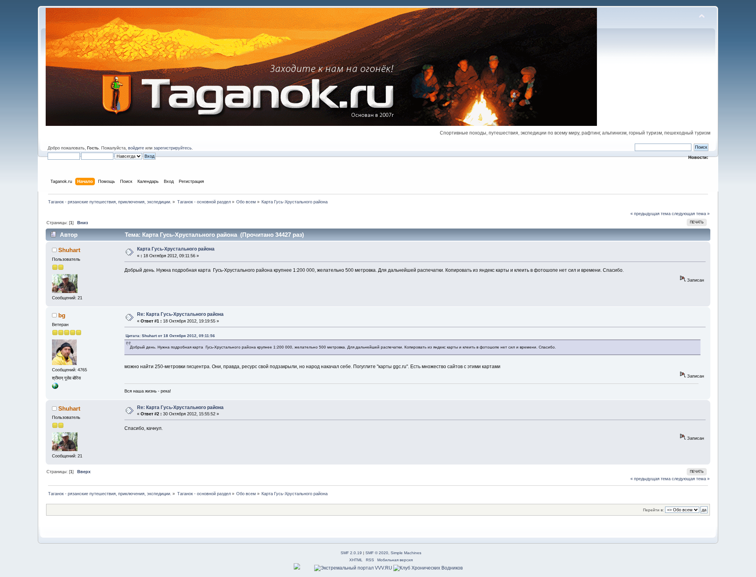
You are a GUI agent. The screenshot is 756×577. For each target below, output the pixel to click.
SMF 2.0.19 (351, 553)
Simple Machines (406, 553)
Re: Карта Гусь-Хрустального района (180, 314)
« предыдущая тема (650, 213)
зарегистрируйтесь (173, 148)
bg (61, 315)
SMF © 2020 (376, 553)
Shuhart (69, 250)
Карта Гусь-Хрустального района (176, 249)
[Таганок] (55, 387)
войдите (136, 148)
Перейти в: (653, 510)
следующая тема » (691, 213)
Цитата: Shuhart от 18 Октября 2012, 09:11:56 (170, 336)
